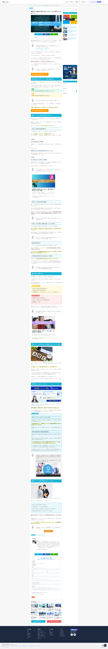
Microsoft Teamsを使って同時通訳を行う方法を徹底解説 (70, 24)
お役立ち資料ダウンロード (38, 621)
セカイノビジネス (62, 636)
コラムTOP (37, 5)
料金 (27, 632)
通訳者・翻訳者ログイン (74, 632)
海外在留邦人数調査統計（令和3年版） (42, 48)
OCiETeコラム (62, 633)
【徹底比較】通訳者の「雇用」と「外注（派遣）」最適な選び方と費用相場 (72, 39)
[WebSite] (39, 549)
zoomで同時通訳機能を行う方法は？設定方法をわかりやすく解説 (72, 34)
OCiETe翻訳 (51, 629)
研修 (38, 637)
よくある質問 (29, 636)
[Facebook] (45, 549)
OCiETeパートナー (66, 83)
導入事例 (50, 633)
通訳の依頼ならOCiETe (32, 5)
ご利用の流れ (29, 633)
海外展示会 (64, 88)
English (28, 637)
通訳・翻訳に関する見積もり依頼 (54, 621)
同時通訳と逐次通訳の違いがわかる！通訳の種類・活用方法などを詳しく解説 (72, 31)
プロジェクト (39, 638)
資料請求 (39, 461)
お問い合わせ (74, 629)
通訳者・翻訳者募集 (73, 631)
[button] (37, 37)
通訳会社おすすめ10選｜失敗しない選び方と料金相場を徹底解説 (72, 27)
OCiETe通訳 (29, 629)
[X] (42, 549)
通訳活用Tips (41, 5)
